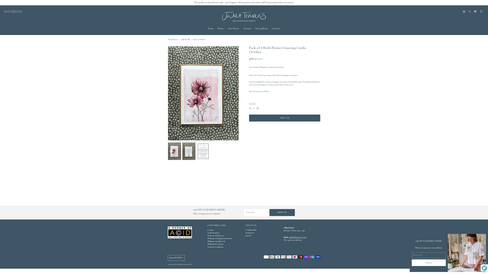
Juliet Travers (175, 265)
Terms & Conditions (215, 247)
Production (250, 233)
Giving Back (261, 29)
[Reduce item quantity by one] (250, 109)
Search (469, 11)
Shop (220, 29)
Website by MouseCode (185, 265)
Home (211, 29)
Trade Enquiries (13, 11)
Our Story (233, 29)
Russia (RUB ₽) (175, 258)
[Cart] (475, 11)
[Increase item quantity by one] (257, 109)
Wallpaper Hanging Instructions (219, 238)
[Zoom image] (203, 93)
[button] (175, 93)
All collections (173, 40)
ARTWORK (185, 40)
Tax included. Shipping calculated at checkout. (266, 67)
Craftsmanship (251, 230)
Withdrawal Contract (215, 244)
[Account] (481, 11)
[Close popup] (483, 236)
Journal (247, 29)
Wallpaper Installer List (216, 241)
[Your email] (256, 212)
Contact (276, 29)
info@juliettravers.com (297, 237)
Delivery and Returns (215, 236)
